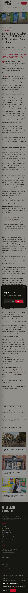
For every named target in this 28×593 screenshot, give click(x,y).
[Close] (24, 287)
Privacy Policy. (17, 587)
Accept (13, 590)
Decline (5, 590)
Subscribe (19, 301)
